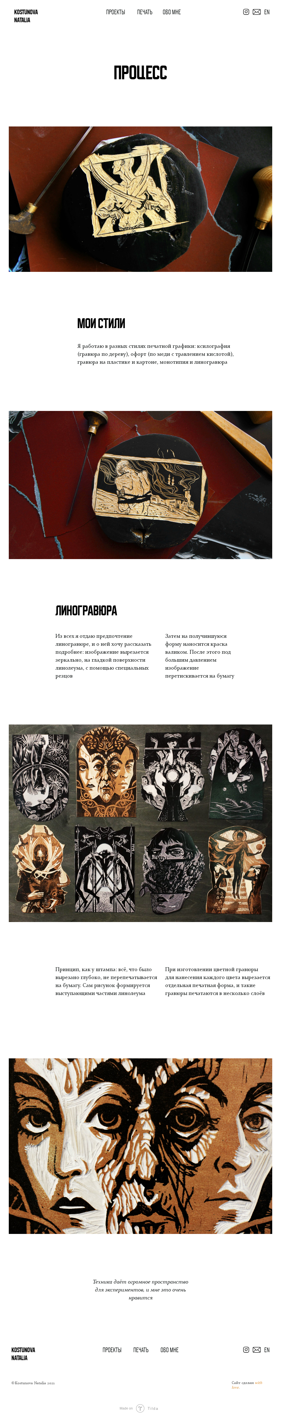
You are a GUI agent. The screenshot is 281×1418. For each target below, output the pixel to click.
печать (145, 12)
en (266, 12)
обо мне (172, 12)
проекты (115, 12)
